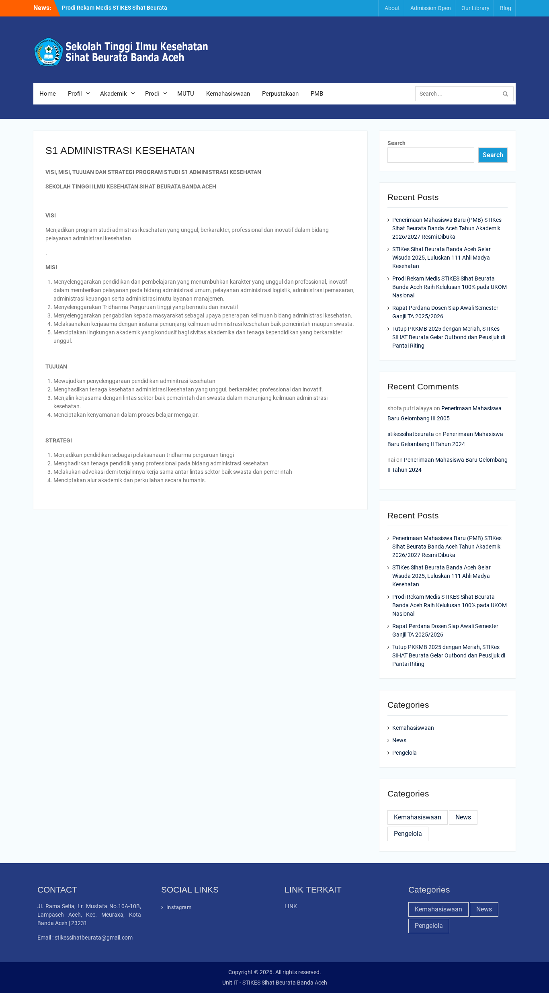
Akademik (113, 93)
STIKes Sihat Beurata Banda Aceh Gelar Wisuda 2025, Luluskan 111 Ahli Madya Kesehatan (441, 257)
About (392, 8)
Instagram (179, 907)
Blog (505, 8)
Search (396, 143)
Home (47, 93)
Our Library (475, 8)
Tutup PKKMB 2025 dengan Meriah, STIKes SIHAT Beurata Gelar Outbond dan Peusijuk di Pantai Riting (448, 337)
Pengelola (404, 752)
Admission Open (430, 8)
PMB (317, 93)
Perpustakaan (280, 93)
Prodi (152, 93)
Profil (75, 93)
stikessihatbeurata (410, 434)
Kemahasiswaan (228, 93)
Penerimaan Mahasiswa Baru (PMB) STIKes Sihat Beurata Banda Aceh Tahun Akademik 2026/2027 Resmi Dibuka (447, 228)
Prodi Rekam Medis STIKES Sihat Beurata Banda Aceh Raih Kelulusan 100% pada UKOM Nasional (449, 287)
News (399, 740)
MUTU (185, 93)
